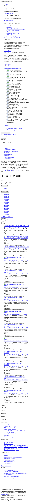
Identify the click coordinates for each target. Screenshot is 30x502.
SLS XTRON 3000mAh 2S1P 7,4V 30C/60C (16, 354)
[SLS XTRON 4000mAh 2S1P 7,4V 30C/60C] (16, 365)
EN (8, 65)
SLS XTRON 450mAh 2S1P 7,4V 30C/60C (16, 227)
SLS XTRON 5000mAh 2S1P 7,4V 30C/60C (16, 380)
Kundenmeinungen (12, 32)
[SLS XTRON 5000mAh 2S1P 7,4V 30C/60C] (16, 378)
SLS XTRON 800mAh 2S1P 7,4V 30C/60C (16, 238)
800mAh (6, 196)
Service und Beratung (13, 30)
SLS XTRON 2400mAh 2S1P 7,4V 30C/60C (16, 327)
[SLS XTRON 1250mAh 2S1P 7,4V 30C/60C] (16, 272)
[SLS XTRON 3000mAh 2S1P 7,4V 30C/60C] (16, 353)
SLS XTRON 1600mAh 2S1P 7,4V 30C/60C (16, 287)
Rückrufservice (11, 35)
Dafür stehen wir (8, 444)
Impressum (7, 435)
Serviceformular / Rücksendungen (16, 29)
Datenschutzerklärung (10, 434)
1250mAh (6, 200)
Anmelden (7, 125)
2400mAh (6, 206)
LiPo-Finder (7, 158)
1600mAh (6, 202)
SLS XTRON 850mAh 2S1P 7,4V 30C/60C (16, 248)
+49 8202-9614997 (9, 13)
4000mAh (6, 211)
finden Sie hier (4, 494)
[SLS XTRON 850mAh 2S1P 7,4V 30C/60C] (16, 247)
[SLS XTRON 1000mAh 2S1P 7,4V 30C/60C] (16, 259)
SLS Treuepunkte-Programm (11, 450)
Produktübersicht (8, 442)
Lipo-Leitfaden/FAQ (9, 470)
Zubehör (6, 152)
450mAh (6, 194)
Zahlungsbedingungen (10, 426)
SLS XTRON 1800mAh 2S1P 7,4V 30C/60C (16, 300)
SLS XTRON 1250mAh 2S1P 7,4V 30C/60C (16, 273)
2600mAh (6, 208)
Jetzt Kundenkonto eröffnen (14, 128)
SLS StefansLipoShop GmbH (8, 134)
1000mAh (6, 199)
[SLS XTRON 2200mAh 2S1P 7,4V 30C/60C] (16, 312)
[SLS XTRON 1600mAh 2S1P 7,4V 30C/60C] (16, 285)
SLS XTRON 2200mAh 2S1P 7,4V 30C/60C (16, 314)
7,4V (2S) (6, 188)
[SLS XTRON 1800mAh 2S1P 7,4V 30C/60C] (16, 299)
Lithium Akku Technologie (11, 471)
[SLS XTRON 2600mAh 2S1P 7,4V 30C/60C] (16, 339)
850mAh (6, 197)
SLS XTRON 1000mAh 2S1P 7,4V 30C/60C (16, 260)
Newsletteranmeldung (13, 33)
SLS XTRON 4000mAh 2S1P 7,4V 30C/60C (16, 366)
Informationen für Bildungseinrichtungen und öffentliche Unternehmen (16, 447)
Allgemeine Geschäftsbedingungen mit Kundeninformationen (14, 428)
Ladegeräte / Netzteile (10, 149)
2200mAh (6, 205)
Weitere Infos (7, 51)
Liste (4, 223)
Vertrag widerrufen (12, 36)
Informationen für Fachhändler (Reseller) (15, 445)
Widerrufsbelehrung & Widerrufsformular (15, 431)
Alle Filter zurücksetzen (7, 217)
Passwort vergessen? (12, 130)
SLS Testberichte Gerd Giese (11, 476)
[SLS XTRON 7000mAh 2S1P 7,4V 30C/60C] (16, 392)
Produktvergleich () (9, 157)
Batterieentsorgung (9, 432)
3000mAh (6, 209)
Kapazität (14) (4, 191)
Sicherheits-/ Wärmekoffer (11, 151)
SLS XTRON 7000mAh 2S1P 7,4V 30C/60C (16, 393)
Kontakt (9, 27)
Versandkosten (8, 425)
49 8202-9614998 (8, 20)
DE (5, 65)
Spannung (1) (4, 185)
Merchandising (8, 154)
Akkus (6, 148)
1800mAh (6, 203)
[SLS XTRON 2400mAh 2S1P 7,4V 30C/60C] (16, 326)
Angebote (6, 155)
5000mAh (6, 212)
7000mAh (6, 214)
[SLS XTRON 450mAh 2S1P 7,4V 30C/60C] (16, 226)
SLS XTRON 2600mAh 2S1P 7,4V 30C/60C (16, 341)
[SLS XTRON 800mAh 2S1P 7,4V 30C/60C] (16, 236)
